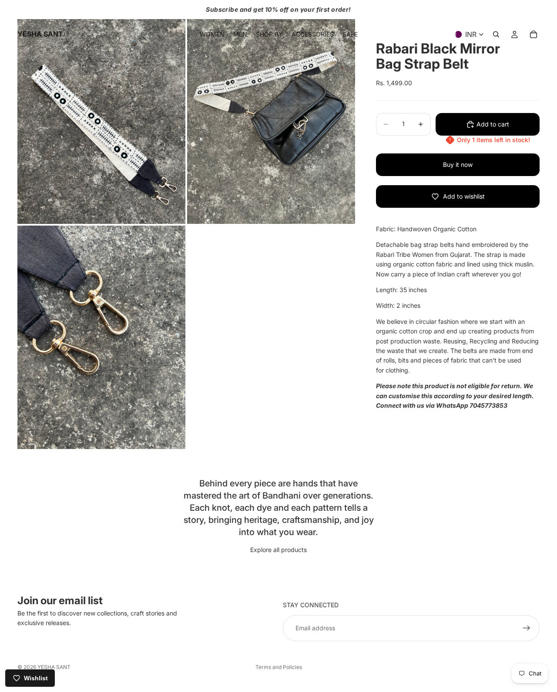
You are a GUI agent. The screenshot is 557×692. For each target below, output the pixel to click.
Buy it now (458, 164)
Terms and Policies (278, 667)
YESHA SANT (53, 667)
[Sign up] (526, 628)
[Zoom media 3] (101, 337)
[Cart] (533, 34)
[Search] (496, 34)
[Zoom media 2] (271, 112)
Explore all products (278, 549)
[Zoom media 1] (101, 112)
